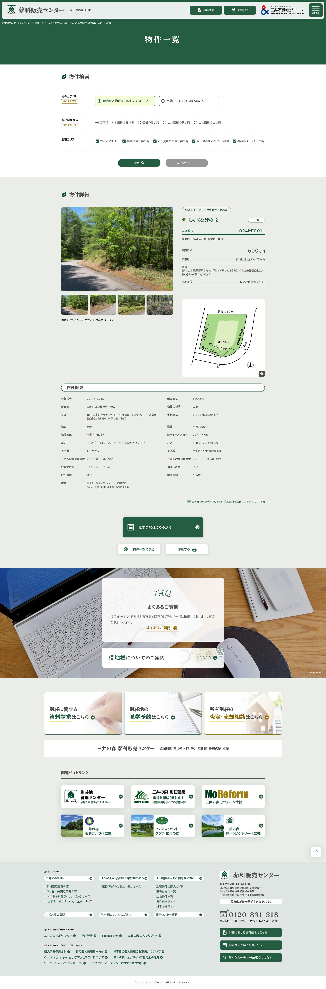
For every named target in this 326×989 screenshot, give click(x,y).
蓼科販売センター (42, 10)
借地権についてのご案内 (116, 914)
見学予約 (239, 10)
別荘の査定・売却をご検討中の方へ (122, 878)
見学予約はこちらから (163, 527)
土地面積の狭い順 (179, 122)
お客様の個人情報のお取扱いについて (137, 951)
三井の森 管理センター (58, 935)
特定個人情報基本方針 (90, 951)
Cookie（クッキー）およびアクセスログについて (74, 957)
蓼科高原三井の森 (138, 141)
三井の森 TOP (80, 10)
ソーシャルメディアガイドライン (63, 963)
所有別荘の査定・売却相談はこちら (247, 957)
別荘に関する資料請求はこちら (244, 932)
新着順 (104, 122)
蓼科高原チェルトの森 (250, 141)
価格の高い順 (150, 122)
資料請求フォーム (167, 901)
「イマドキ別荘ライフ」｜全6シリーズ (68, 896)
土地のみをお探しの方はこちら (187, 100)
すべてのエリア (109, 141)
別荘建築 (87, 935)
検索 (139, 163)
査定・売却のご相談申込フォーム (121, 886)
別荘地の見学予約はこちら (242, 945)
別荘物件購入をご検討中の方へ (175, 878)
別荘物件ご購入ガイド (169, 886)
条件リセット (187, 163)
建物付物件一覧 (166, 891)
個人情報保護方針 (55, 951)
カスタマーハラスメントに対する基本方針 (117, 963)
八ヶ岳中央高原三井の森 (173, 141)
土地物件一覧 (164, 896)
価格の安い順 (125, 122)
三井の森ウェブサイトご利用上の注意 (137, 957)
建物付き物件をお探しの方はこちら (126, 100)
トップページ (16, 23)
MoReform (110, 935)
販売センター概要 (166, 914)
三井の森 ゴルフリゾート (143, 935)
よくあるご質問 (55, 914)
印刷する (187, 549)
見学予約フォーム (167, 906)
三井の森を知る (56, 878)
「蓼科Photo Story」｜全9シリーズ (69, 901)
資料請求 (205, 10)
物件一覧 (39, 23)
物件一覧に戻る (139, 549)
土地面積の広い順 (210, 122)
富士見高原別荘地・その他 (213, 141)
